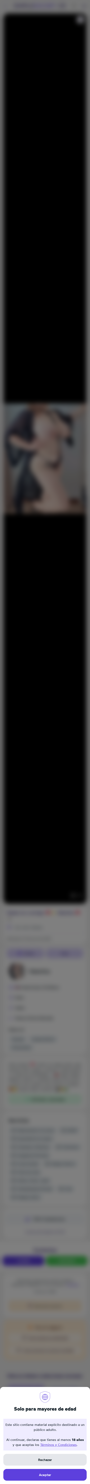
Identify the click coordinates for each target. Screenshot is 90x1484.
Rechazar (45, 1460)
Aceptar (45, 1475)
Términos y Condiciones (58, 1445)
